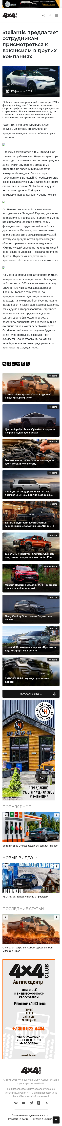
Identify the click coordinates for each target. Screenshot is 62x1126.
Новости (12, 84)
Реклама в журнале (43, 1118)
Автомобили (51, 566)
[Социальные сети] (44, 15)
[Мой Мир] (14, 364)
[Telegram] (18, 364)
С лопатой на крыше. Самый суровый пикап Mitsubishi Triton (27, 949)
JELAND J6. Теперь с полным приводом (25, 896)
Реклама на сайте (18, 1118)
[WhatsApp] (23, 364)
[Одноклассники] (9, 364)
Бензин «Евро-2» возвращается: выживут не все (30, 845)
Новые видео (20, 858)
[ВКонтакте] (4, 364)
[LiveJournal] (28, 364)
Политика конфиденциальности (30, 1115)
